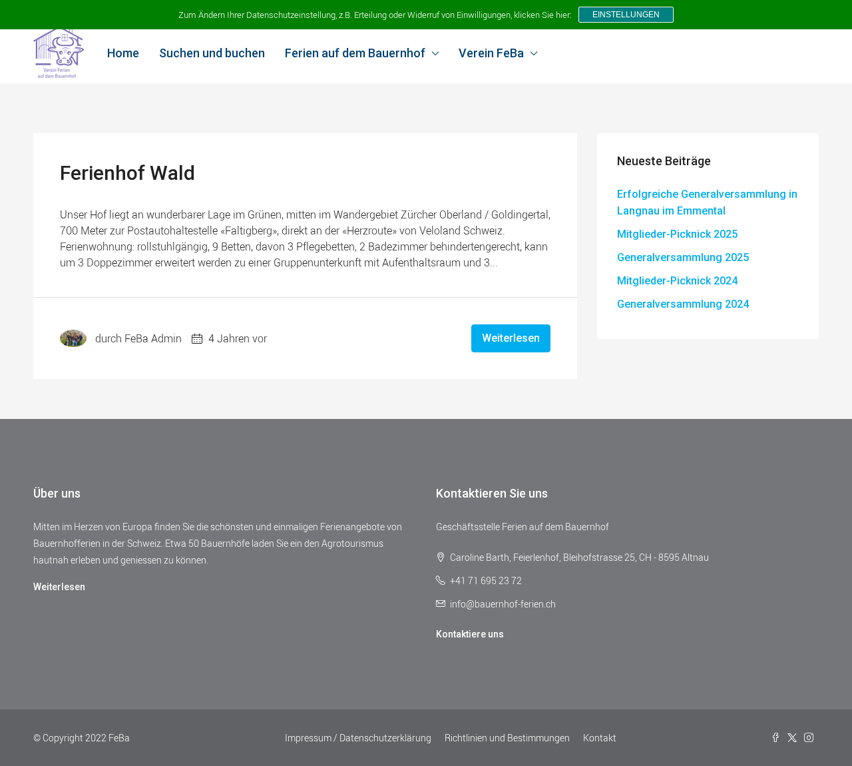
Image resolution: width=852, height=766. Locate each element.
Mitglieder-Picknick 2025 (677, 234)
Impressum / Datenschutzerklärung (358, 737)
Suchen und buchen (212, 53)
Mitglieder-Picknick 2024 (677, 280)
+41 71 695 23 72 (486, 580)
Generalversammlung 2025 (683, 257)
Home (123, 53)
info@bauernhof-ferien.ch (503, 603)
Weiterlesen (511, 338)
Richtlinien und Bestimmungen (507, 737)
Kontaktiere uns (470, 634)
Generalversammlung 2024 (683, 304)
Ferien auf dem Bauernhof (355, 53)
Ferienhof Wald (127, 173)
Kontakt (599, 737)
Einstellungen (626, 14)
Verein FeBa (491, 53)
